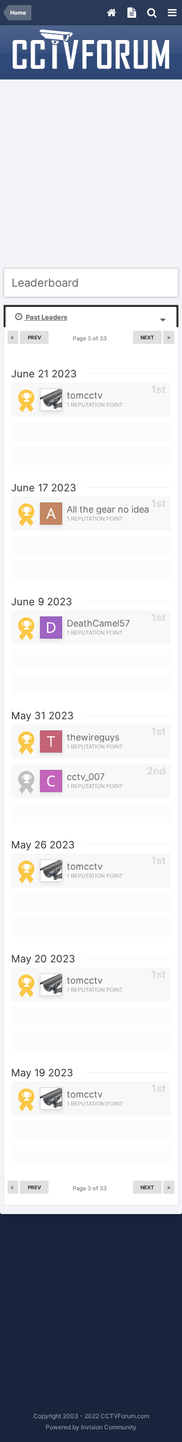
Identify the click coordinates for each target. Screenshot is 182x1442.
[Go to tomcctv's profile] (51, 399)
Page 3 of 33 (91, 338)
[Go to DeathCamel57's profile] (51, 627)
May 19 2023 (42, 1073)
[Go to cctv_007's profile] (51, 781)
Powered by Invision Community (91, 1427)
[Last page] (168, 337)
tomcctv (85, 395)
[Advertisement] (91, 174)
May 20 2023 (43, 959)
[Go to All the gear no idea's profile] (51, 513)
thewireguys (93, 737)
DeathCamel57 (98, 623)
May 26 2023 (43, 845)
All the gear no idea (108, 509)
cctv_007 (86, 776)
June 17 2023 (43, 488)
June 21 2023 (44, 374)
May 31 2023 (42, 716)
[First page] (13, 337)
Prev (34, 337)
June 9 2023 (41, 602)
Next (147, 337)
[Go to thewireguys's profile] (51, 741)
